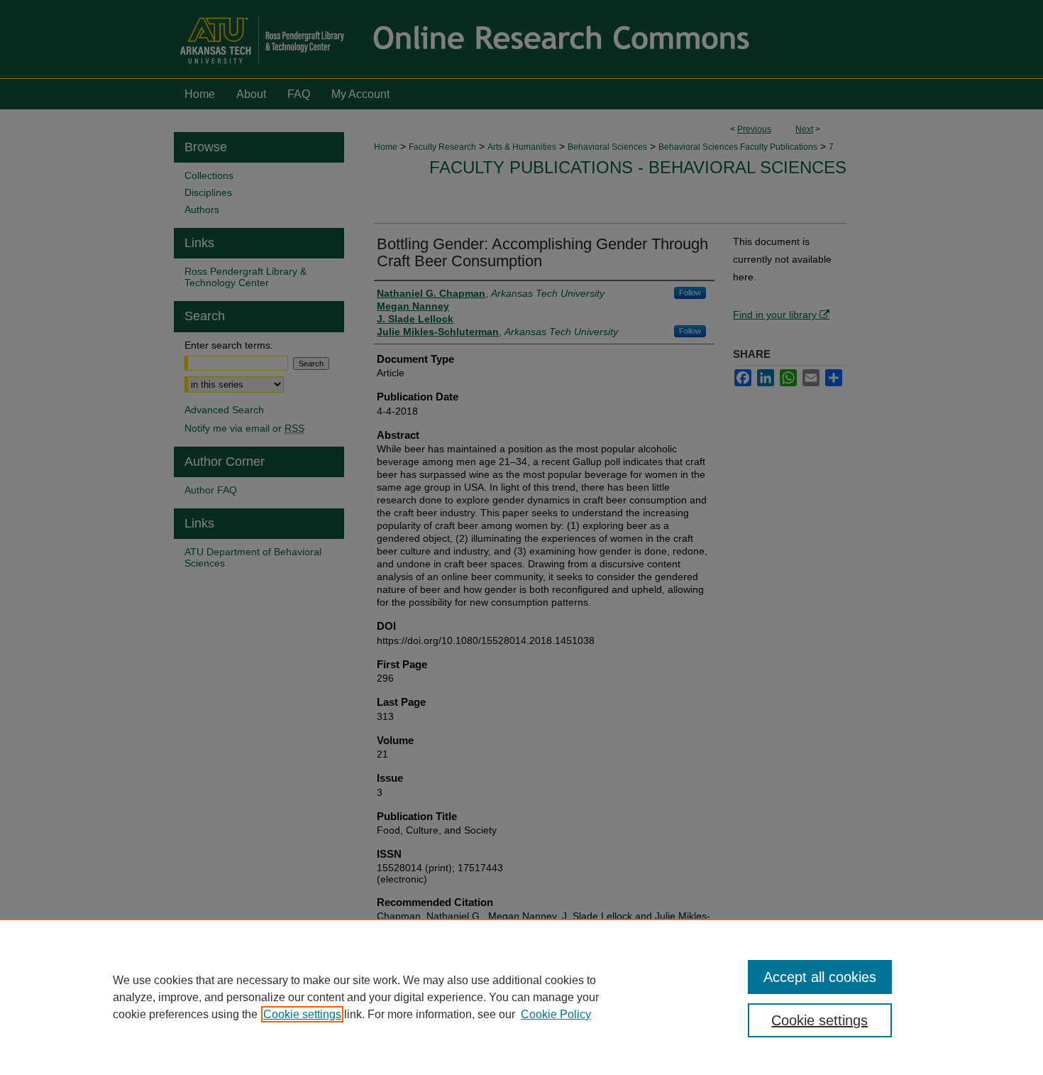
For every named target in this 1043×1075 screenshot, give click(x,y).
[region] (521, 997)
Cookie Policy (556, 1014)
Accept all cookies (819, 977)
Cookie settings (302, 1014)
